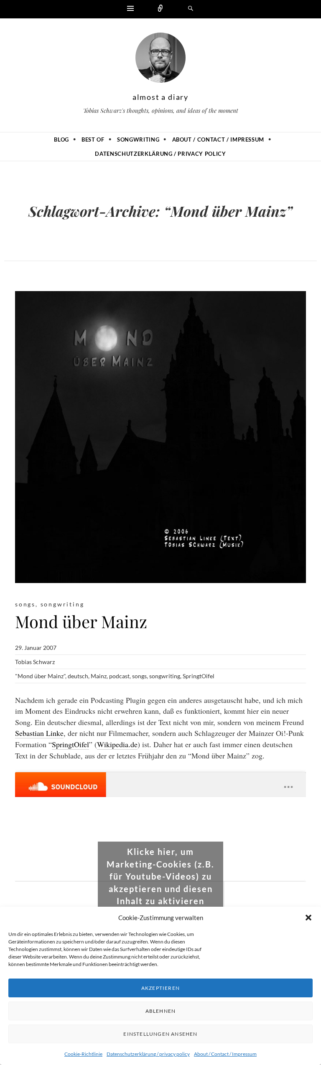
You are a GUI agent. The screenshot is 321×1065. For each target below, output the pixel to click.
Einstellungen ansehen (160, 1034)
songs (25, 604)
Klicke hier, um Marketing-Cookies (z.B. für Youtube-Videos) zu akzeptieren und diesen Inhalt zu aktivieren (160, 876)
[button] (308, 917)
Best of (93, 139)
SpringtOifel (198, 676)
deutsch (78, 676)
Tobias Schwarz (35, 661)
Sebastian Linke (39, 733)
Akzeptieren (160, 988)
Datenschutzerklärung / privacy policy (148, 1054)
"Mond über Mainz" (40, 676)
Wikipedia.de (117, 744)
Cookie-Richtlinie (83, 1054)
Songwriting (138, 139)
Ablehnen (160, 1011)
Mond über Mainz (81, 621)
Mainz (99, 676)
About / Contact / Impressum (225, 1054)
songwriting (62, 604)
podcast (119, 676)
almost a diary (160, 96)
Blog (61, 139)
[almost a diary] (160, 60)
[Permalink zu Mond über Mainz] (160, 437)
